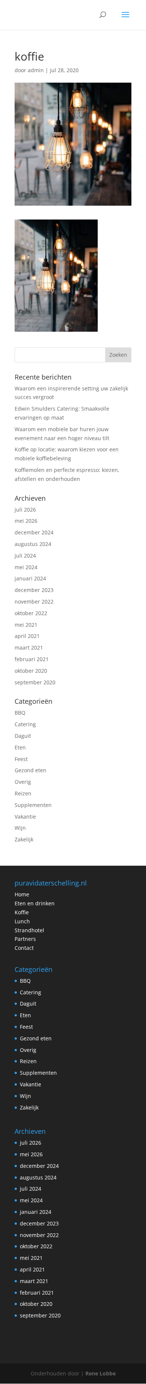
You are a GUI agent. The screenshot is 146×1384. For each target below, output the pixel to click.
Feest (21, 758)
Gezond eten (30, 770)
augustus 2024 (33, 543)
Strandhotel (29, 930)
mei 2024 (26, 567)
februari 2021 (32, 659)
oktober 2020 (31, 670)
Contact (24, 947)
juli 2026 (25, 509)
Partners (25, 938)
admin (36, 70)
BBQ (20, 712)
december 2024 (34, 532)
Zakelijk (24, 839)
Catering (25, 724)
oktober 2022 (31, 613)
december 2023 (34, 589)
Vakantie (25, 816)
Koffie (22, 912)
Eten (20, 747)
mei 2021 (26, 624)
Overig (23, 781)
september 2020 (35, 682)
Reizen (23, 793)
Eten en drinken (35, 903)
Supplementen (33, 804)
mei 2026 (26, 520)
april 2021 (27, 635)
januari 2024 (30, 578)
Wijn (20, 827)
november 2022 (34, 601)
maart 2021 (29, 647)
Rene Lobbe (100, 1373)
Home (22, 894)
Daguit (23, 735)
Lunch (22, 921)
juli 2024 (25, 555)
